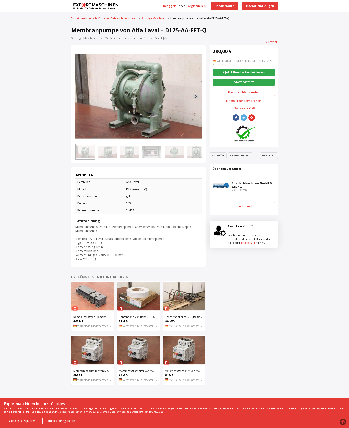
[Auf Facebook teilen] (236, 117)
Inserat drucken (244, 107)
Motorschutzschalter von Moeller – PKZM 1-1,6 (185, 370)
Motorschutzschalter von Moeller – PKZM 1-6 (139, 370)
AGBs (160, 411)
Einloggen (169, 6)
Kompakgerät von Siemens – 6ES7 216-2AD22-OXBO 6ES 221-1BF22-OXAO (93, 316)
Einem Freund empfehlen (244, 101)
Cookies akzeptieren (22, 421)
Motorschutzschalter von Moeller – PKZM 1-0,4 (93, 370)
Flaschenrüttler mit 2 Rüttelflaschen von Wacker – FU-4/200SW (185, 316)
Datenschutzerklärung (144, 411)
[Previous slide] (81, 96)
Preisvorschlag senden (243, 92)
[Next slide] (196, 96)
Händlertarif (248, 243)
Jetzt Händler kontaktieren (244, 72)
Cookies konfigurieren (60, 421)
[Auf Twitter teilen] (244, 117)
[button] (85, 152)
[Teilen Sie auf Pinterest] (251, 117)
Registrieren (196, 6)
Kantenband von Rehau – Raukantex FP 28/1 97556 (139, 316)
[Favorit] (75, 308)
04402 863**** (244, 82)
